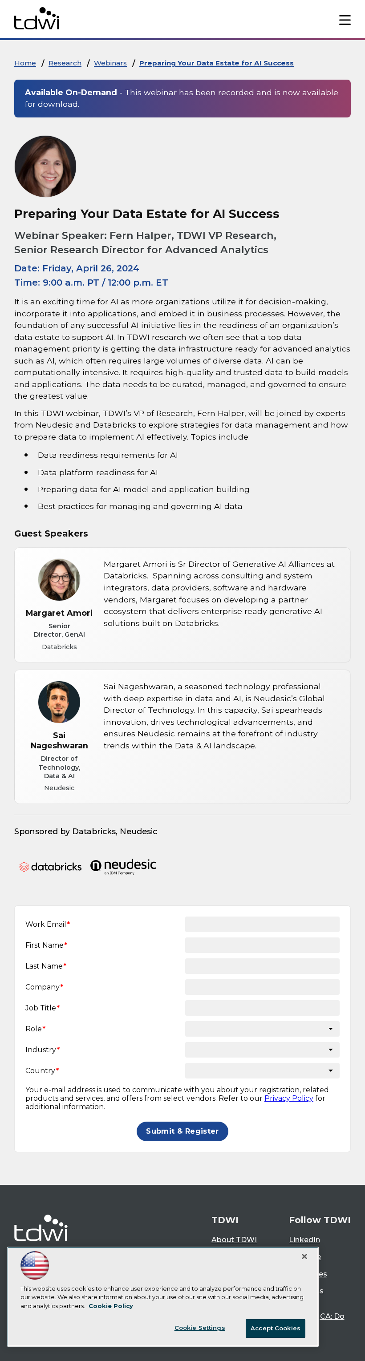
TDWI (225, 1220)
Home (25, 63)
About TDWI (234, 1240)
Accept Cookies (275, 1328)
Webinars (110, 63)
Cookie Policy (111, 1305)
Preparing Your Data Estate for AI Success (216, 63)
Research (65, 63)
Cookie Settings (199, 1327)
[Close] (304, 1256)
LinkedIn (304, 1240)
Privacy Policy (288, 1098)
